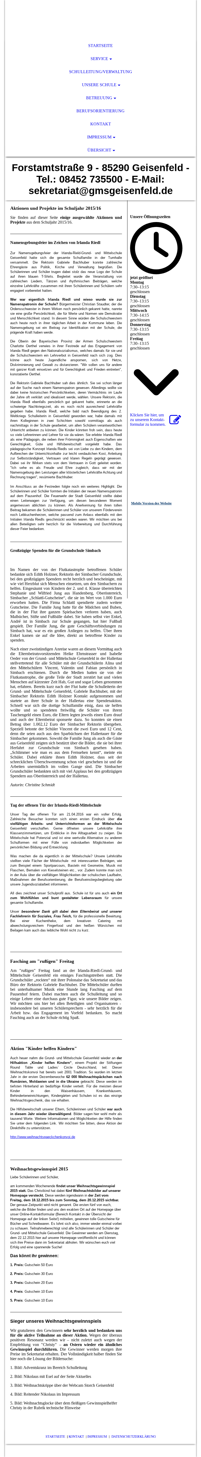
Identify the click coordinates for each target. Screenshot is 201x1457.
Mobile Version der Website (151, 503)
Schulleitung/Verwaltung (100, 71)
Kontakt (100, 124)
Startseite (100, 45)
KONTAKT (76, 1436)
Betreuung (99, 98)
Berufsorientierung (100, 111)
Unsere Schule (99, 85)
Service (99, 58)
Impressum (99, 137)
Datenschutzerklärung (133, 1436)
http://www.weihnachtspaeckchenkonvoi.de (42, 1137)
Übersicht (99, 150)
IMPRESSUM (97, 1436)
